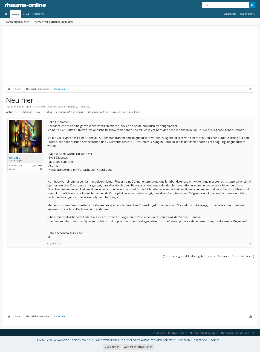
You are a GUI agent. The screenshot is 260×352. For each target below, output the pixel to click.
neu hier (48, 111)
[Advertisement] (130, 58)
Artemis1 (71, 106)
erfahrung (26, 111)
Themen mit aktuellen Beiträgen (53, 22)
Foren (15, 14)
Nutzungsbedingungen (204, 333)
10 (41, 169)
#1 (251, 243)
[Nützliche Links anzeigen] (251, 89)
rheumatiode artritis (98, 111)
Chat (26, 14)
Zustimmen (112, 346)
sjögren (115, 111)
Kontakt (173, 333)
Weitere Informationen (138, 346)
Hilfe (184, 333)
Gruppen (38, 14)
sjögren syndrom (131, 111)
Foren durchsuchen (17, 22)
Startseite (159, 333)
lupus (37, 111)
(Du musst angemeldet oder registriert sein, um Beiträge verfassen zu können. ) (208, 256)
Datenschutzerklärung (235, 333)
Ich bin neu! (39, 106)
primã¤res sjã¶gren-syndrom (70, 111)
